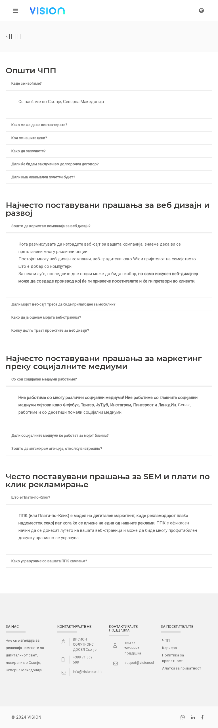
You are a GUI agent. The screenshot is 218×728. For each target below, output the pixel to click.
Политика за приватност (173, 658)
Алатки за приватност (181, 668)
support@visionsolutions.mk (147, 663)
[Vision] (47, 10)
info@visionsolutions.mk (92, 672)
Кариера (169, 648)
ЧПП (166, 640)
